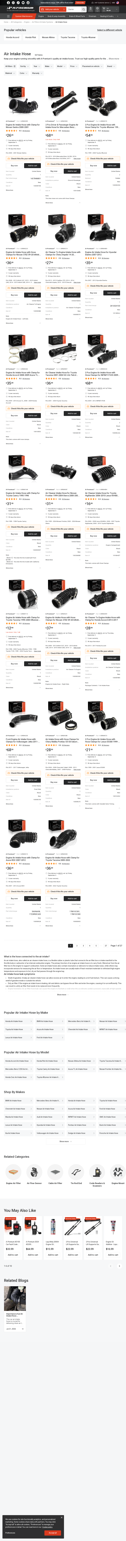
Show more (61, 995)
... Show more (113, 59)
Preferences (10, 1533)
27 (106, 946)
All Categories (16, 22)
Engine (27, 22)
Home (6, 22)
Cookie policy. (47, 1527)
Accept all (53, 1533)
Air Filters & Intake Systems (42, 22)
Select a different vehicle (109, 30)
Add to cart (13, 1255)
